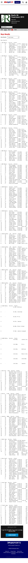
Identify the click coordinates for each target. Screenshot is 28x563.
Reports (10, 29)
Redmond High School (15, 21)
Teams (15, 29)
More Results (3, 37)
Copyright (13, 545)
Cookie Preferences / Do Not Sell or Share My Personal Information (13, 553)
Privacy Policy (13, 551)
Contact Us (7, 551)
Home (2, 29)
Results (5, 29)
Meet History (4, 26)
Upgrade (17, 2)
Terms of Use (19, 551)
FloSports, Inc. (17, 545)
